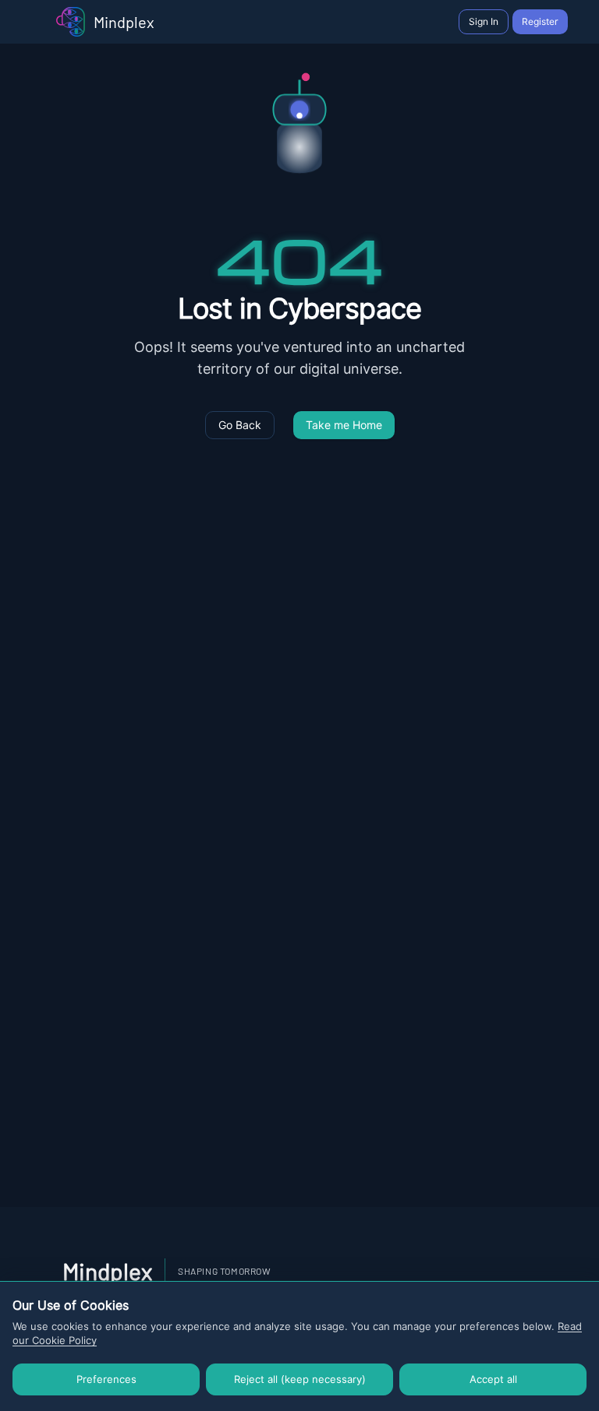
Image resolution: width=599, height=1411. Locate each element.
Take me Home (344, 425)
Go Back (239, 425)
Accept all (493, 1379)
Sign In (483, 21)
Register (540, 21)
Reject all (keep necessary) (300, 1379)
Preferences (106, 1379)
